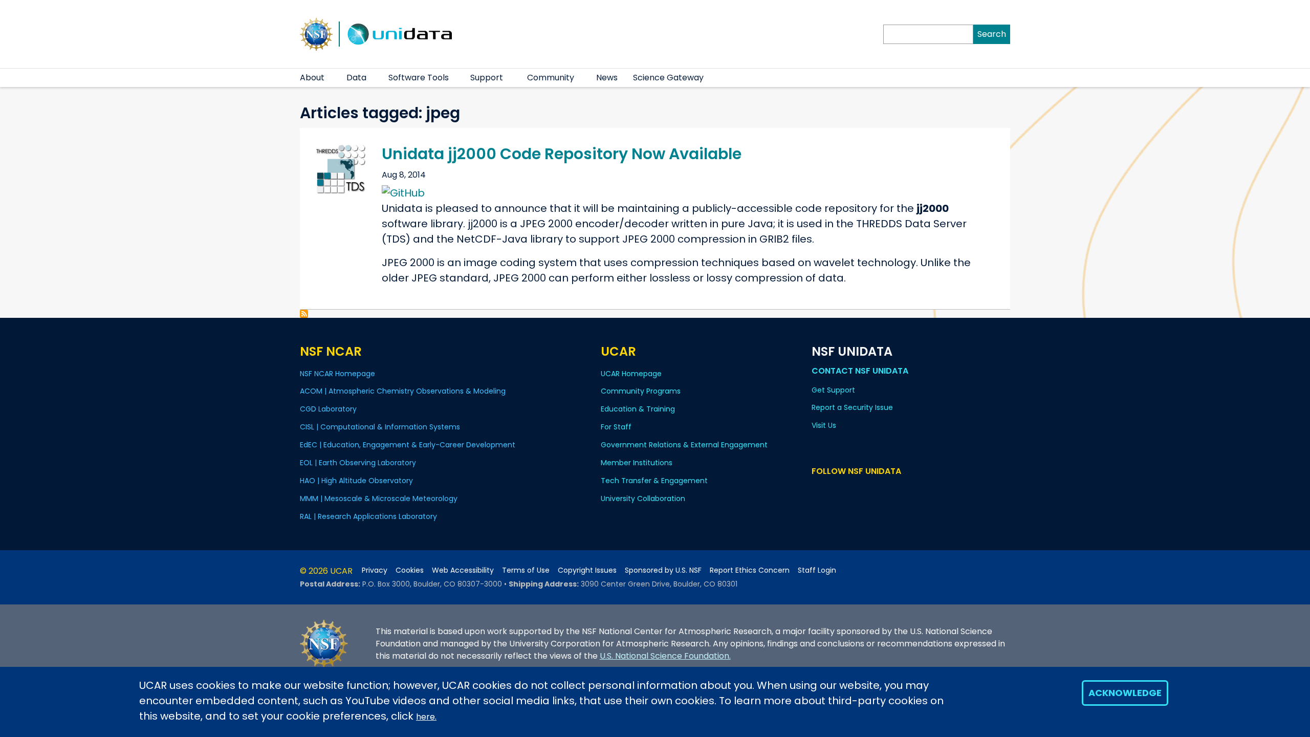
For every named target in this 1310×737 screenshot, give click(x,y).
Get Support (833, 390)
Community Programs (641, 391)
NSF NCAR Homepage (337, 373)
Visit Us (824, 425)
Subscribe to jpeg (304, 314)
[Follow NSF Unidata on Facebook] (862, 490)
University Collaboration (643, 498)
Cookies (410, 570)
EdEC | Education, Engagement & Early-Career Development (407, 445)
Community (550, 77)
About (312, 77)
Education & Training (638, 409)
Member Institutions (636, 463)
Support (486, 77)
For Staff (616, 427)
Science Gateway (668, 77)
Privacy (374, 570)
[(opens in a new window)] (403, 192)
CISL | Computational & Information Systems (380, 427)
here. (426, 717)
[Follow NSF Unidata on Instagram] (877, 490)
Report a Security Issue (852, 407)
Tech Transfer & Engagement (654, 480)
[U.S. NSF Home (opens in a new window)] (316, 33)
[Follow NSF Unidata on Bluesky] (818, 490)
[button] (331, 78)
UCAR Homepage (631, 373)
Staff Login (817, 570)
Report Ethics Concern (750, 570)
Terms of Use (526, 570)
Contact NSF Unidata (860, 371)
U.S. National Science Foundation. (665, 656)
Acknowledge (1125, 692)
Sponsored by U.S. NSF (663, 570)
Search (991, 34)
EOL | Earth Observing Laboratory (358, 463)
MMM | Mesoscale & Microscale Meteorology (378, 498)
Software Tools (418, 77)
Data (356, 77)
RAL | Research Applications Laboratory (368, 516)
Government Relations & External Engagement (684, 445)
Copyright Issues (587, 570)
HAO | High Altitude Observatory (356, 480)
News (607, 77)
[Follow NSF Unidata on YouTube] (832, 490)
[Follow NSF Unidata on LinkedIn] (847, 490)
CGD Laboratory (328, 409)
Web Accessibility (463, 570)
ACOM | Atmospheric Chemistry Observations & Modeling (403, 391)
